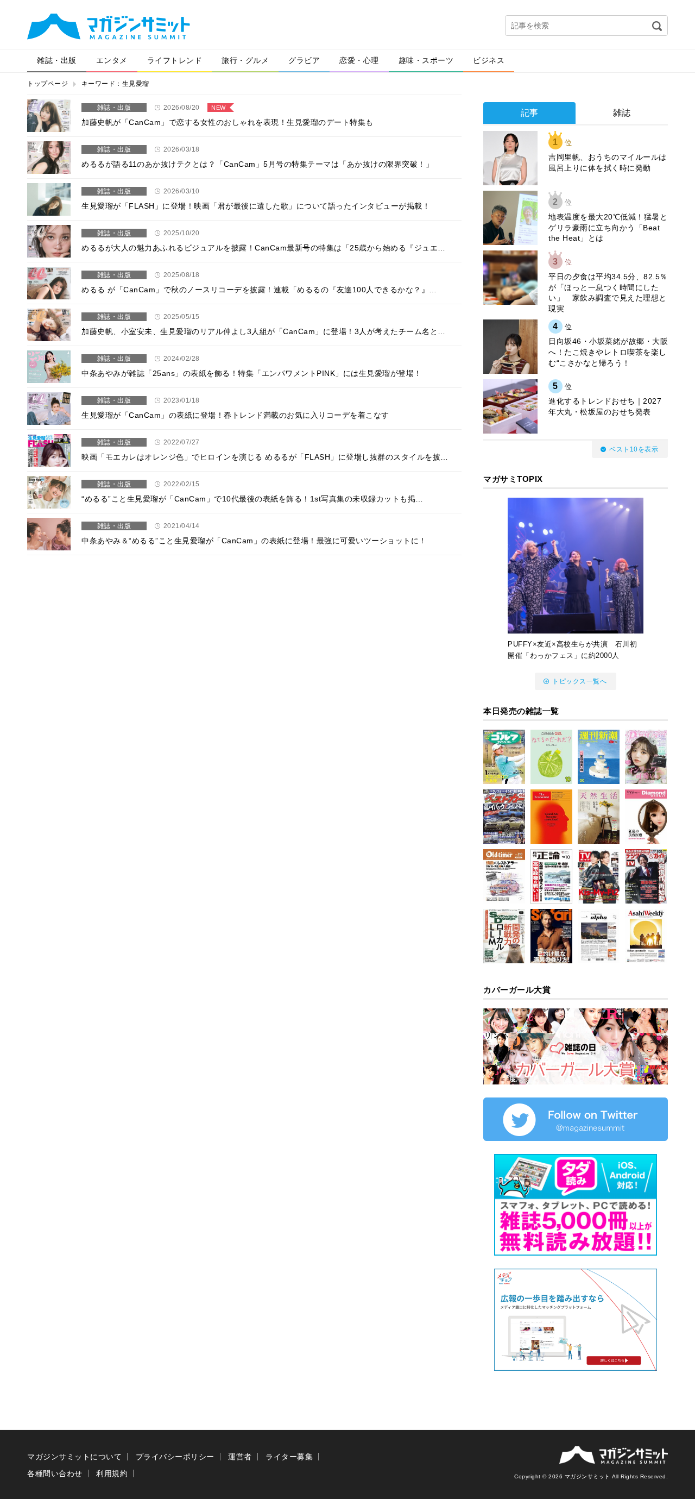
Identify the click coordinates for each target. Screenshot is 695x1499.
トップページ (47, 83)
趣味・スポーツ (426, 60)
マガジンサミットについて (74, 1456)
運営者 (240, 1456)
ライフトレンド (175, 60)
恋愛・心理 (359, 60)
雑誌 (622, 112)
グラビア (304, 60)
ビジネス (488, 60)
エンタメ (112, 60)
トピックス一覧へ (579, 681)
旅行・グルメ (245, 60)
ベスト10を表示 (633, 449)
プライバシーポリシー (175, 1456)
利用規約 (112, 1473)
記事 (530, 112)
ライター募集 (289, 1456)
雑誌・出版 (57, 60)
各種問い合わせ (55, 1473)
